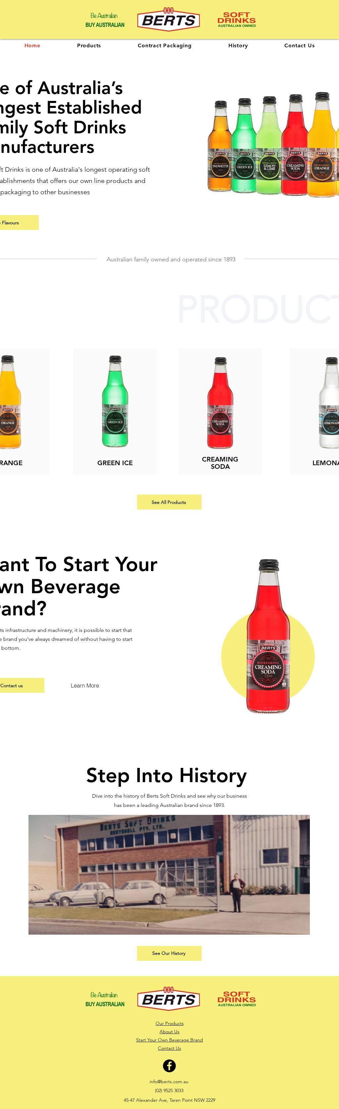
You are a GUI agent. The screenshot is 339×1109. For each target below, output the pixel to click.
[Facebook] (169, 1065)
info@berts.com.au (169, 1082)
